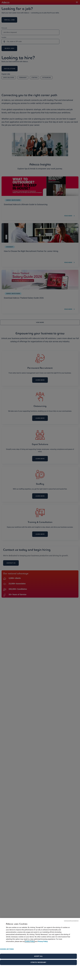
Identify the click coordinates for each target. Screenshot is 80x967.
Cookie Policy (29, 941)
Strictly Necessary (38, 962)
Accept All (38, 956)
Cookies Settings (7, 949)
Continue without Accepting (71, 920)
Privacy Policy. (43, 941)
